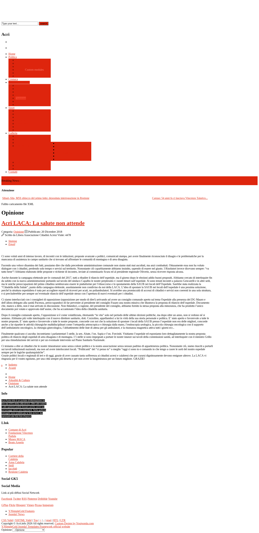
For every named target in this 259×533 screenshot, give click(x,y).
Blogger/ (21, 505)
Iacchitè (12, 468)
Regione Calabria (18, 471)
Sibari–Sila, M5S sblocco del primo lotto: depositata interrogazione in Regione (45, 198)
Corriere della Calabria (16, 457)
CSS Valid (7, 520)
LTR (63, 520)
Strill (11, 465)
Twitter (17, 498)
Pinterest (32, 498)
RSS (24, 498)
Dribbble (43, 498)
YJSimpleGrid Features (21, 511)
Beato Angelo (16, 442)
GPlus (4, 505)
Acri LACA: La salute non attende (43, 223)
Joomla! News (16, 514)
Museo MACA (16, 439)
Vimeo (30, 505)
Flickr (12, 505)
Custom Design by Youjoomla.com (74, 523)
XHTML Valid (23, 520)
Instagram (47, 505)
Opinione (19, 231)
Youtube (52, 498)
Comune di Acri (17, 429)
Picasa (38, 505)
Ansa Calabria (16, 462)
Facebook (6, 498)
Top (35, 520)
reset (48, 520)
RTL (55, 520)
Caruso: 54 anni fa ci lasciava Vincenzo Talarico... (180, 198)
